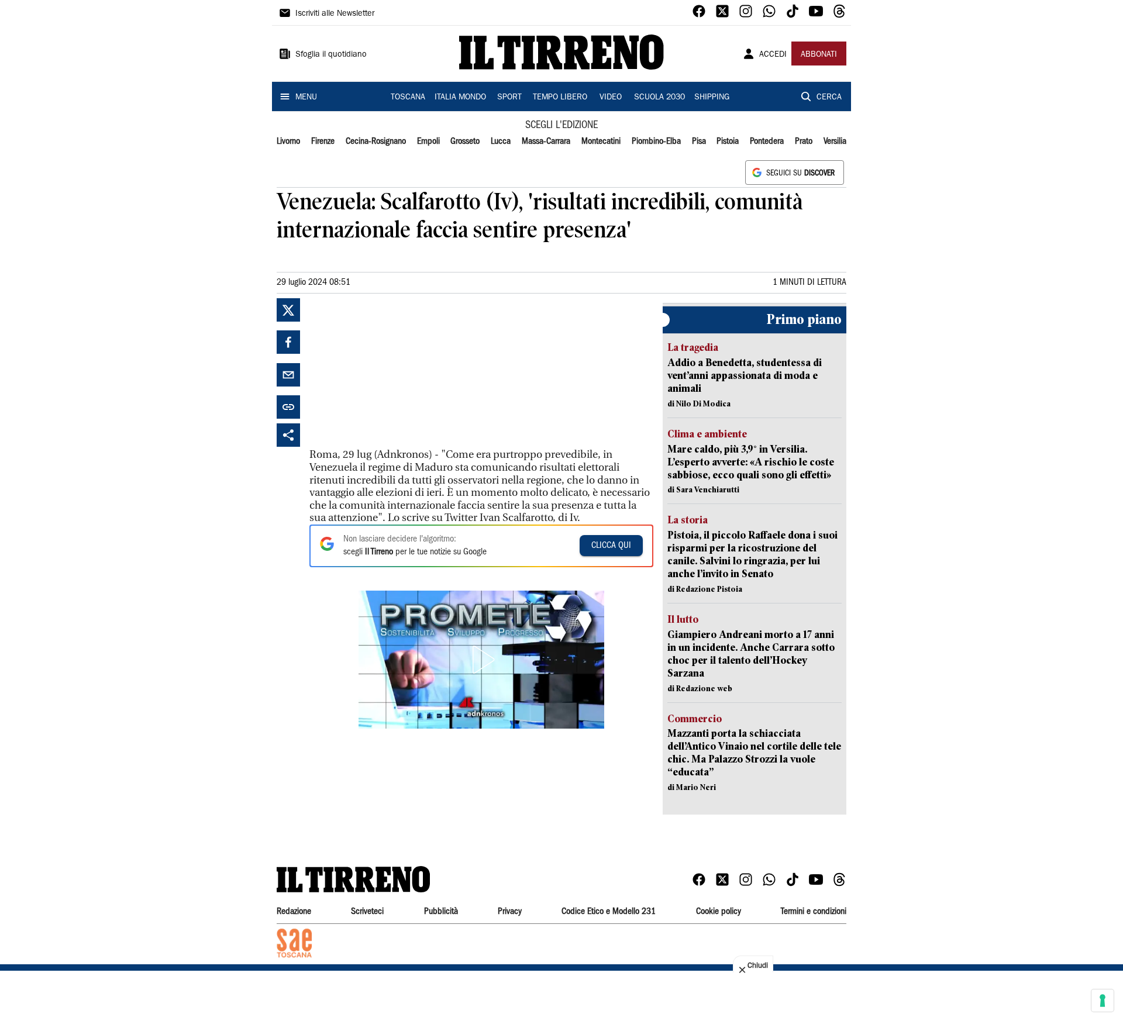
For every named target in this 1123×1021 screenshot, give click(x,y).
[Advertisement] (397, 371)
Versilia (835, 141)
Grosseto (465, 141)
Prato (803, 141)
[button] (481, 659)
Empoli (428, 141)
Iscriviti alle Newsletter (334, 14)
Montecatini (601, 141)
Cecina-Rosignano (376, 141)
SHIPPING (711, 98)
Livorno (288, 141)
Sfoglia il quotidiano (331, 55)
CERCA (829, 98)
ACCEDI (773, 55)
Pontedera (767, 141)
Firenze (323, 141)
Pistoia (727, 141)
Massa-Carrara (546, 141)
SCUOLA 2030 (659, 98)
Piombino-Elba (656, 141)
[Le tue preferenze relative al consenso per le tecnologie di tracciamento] (1102, 1000)
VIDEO (611, 98)
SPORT (509, 98)
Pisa (699, 141)
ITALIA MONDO (460, 98)
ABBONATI (819, 55)
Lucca (501, 141)
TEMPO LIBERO (560, 98)
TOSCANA (408, 98)
